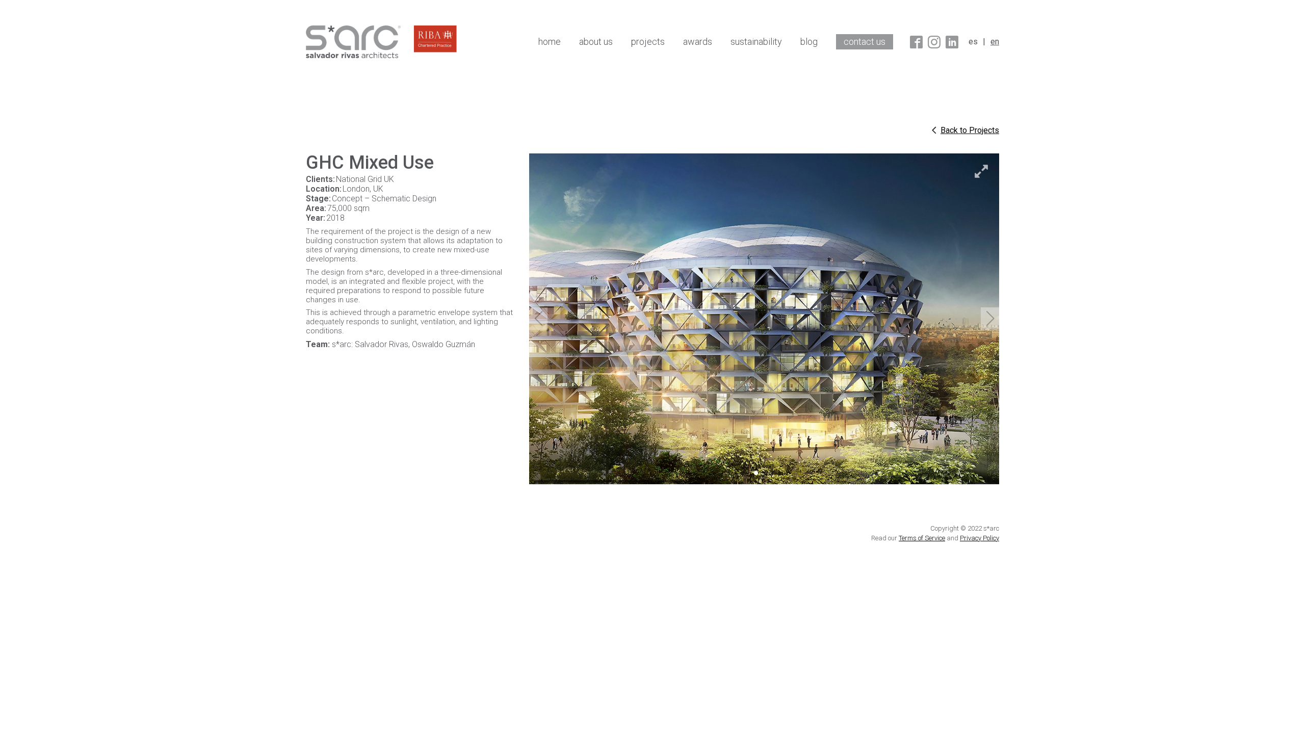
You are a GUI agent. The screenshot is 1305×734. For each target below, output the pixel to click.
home (549, 41)
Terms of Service (922, 538)
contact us (864, 41)
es (973, 41)
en (994, 41)
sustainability (756, 41)
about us (596, 41)
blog (809, 41)
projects (648, 41)
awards (697, 41)
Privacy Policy (979, 538)
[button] (990, 318)
